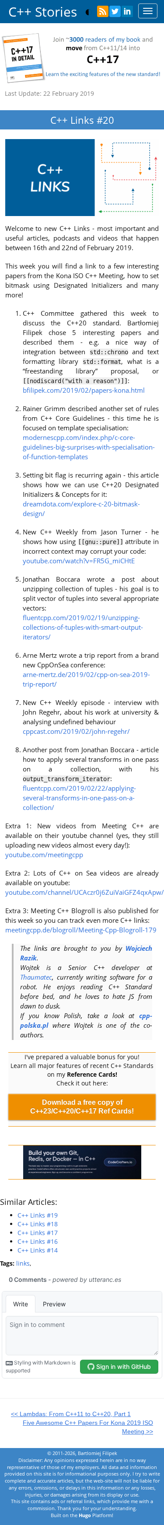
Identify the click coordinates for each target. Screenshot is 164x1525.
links (23, 1263)
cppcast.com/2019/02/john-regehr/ (76, 731)
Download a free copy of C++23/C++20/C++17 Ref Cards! (82, 1107)
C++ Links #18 (37, 1224)
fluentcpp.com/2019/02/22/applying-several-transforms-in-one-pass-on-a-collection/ (79, 798)
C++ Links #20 (82, 119)
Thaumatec (36, 977)
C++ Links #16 (37, 1241)
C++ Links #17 (37, 1232)
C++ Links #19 (37, 1215)
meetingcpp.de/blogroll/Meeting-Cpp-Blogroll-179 (81, 930)
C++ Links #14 (37, 1250)
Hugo (85, 1515)
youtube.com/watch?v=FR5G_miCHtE (79, 560)
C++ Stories (42, 12)
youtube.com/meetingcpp (44, 854)
